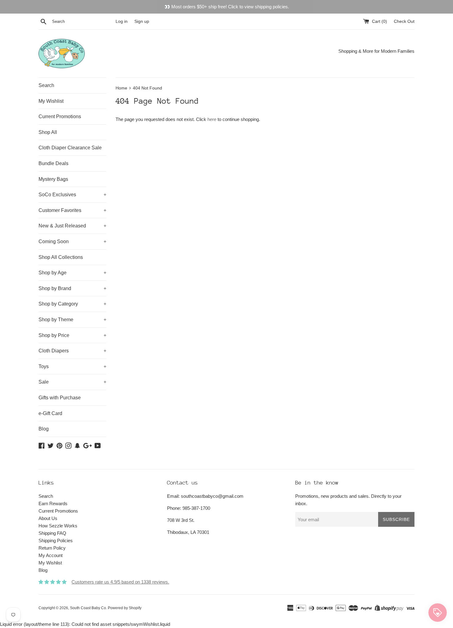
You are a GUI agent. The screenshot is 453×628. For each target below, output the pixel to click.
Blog (44, 428)
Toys (72, 366)
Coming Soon (72, 241)
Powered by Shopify (124, 608)
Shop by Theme (72, 319)
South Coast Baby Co (88, 608)
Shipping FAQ (52, 533)
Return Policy (52, 548)
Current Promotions (60, 116)
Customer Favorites (72, 210)
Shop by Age (72, 272)
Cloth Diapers (72, 350)
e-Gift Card (50, 413)
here (211, 119)
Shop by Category (72, 303)
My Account (51, 555)
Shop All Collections (61, 257)
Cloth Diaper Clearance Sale (70, 147)
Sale (72, 382)
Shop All (48, 132)
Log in (122, 21)
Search (46, 85)
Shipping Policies (56, 540)
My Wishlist (51, 101)
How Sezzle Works (58, 525)
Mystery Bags (53, 179)
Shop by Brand (72, 288)
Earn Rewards (53, 503)
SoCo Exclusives (72, 194)
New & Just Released (72, 225)
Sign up (141, 21)
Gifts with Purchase (60, 397)
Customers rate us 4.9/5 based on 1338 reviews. (120, 581)
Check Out (404, 21)
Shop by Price (72, 335)
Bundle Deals (53, 163)
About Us (48, 518)
